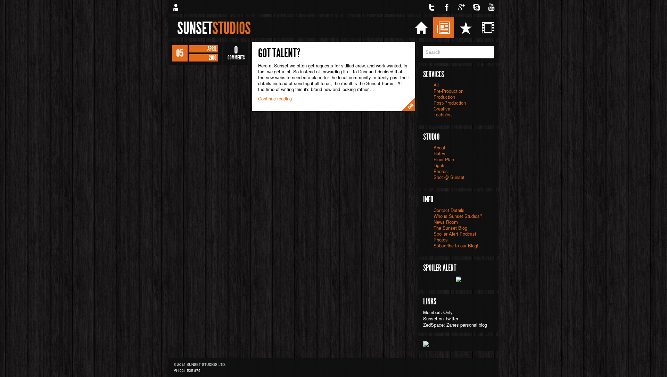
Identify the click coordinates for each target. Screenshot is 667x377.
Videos (511, 27)
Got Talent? (279, 53)
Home (443, 27)
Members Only (438, 312)
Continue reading (275, 98)
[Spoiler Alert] (458, 278)
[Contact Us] (175, 7)
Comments (236, 53)
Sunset (214, 28)
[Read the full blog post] (408, 104)
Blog (464, 27)
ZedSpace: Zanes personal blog (455, 324)
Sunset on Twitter (440, 318)
